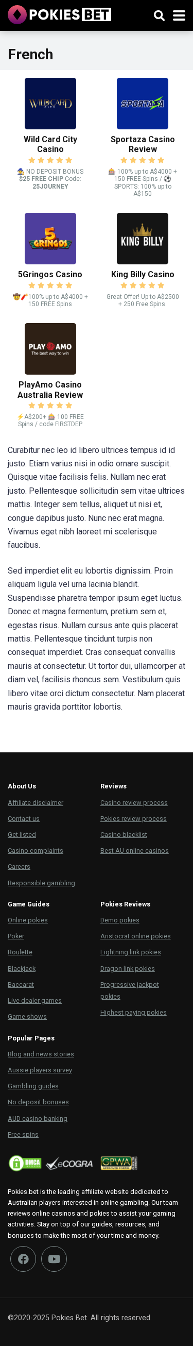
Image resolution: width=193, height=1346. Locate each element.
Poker (16, 936)
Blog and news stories (41, 1054)
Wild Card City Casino (50, 144)
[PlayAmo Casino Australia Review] (50, 372)
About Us (22, 786)
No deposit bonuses (38, 1102)
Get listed (22, 834)
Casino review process (134, 802)
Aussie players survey (40, 1070)
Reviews (113, 786)
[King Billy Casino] (142, 261)
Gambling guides (33, 1086)
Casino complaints (35, 850)
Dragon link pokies (127, 968)
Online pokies (28, 920)
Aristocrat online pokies (135, 936)
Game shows (27, 1016)
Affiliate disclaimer (35, 802)
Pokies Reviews (125, 904)
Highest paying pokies (133, 1012)
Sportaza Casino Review (143, 144)
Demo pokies (119, 920)
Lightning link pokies (130, 952)
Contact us (24, 818)
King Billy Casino (142, 274)
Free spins (23, 1134)
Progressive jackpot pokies (129, 990)
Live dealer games (35, 1000)
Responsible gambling (41, 883)
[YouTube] (54, 1259)
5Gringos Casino (50, 274)
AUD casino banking (37, 1118)
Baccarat (21, 984)
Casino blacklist (123, 834)
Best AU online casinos (134, 850)
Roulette (20, 952)
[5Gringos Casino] (50, 261)
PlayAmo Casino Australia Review (50, 389)
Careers (19, 866)
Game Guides (28, 904)
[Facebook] (23, 1259)
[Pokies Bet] (59, 13)
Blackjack (22, 968)
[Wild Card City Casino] (50, 126)
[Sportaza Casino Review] (142, 126)
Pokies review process (133, 818)
